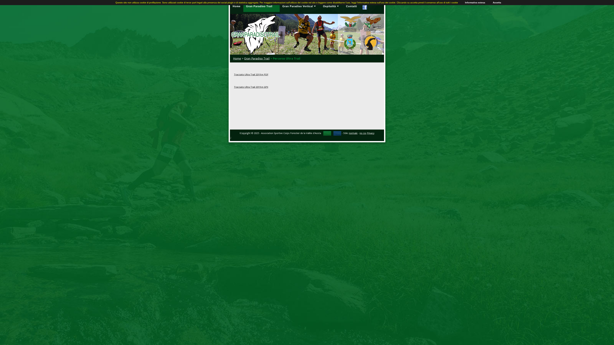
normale (353, 133)
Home (237, 58)
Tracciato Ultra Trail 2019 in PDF (251, 74)
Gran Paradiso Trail (257, 58)
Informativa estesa (475, 2)
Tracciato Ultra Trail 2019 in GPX (251, 86)
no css (363, 133)
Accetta (497, 2)
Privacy (370, 133)
